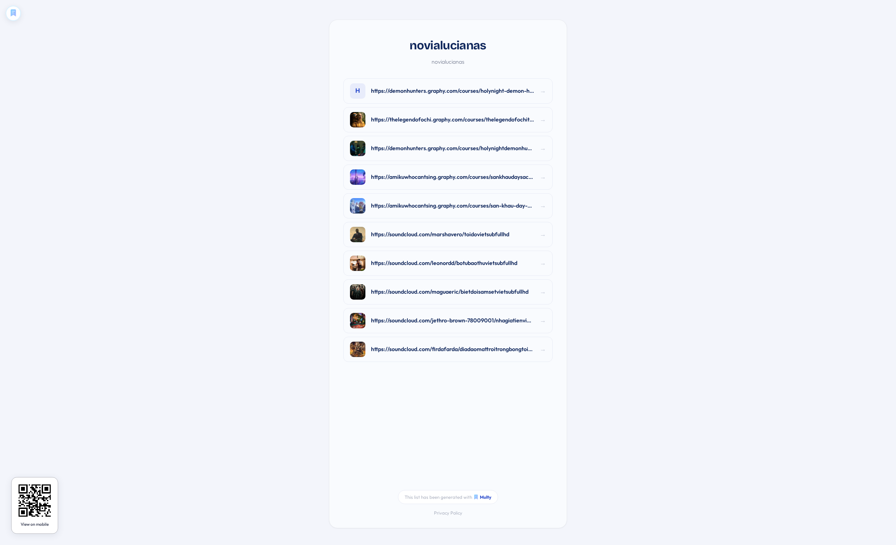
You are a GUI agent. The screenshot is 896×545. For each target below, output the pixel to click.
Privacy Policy (448, 513)
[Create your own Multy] (13, 13)
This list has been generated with (448, 497)
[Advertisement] (448, 431)
